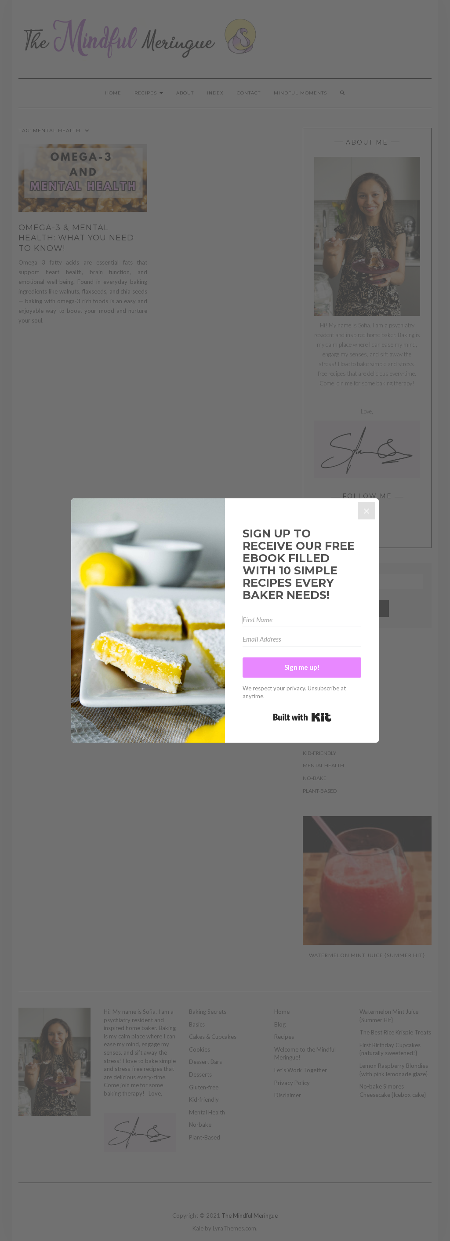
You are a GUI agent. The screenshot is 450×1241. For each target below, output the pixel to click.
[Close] (366, 510)
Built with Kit (302, 717)
